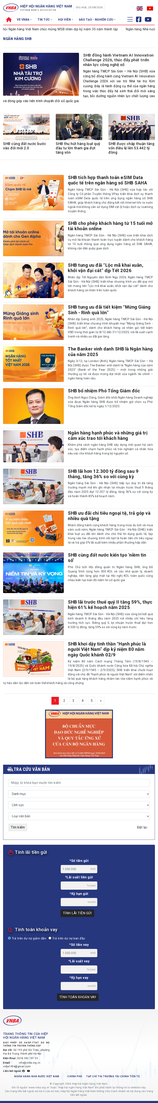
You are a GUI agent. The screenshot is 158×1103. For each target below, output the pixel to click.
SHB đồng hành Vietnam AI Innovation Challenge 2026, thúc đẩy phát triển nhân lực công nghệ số (118, 60)
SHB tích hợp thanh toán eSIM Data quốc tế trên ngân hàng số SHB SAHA (107, 180)
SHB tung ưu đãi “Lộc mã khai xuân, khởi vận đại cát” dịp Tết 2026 (105, 268)
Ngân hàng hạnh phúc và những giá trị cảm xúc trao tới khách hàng (108, 435)
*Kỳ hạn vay (79, 978)
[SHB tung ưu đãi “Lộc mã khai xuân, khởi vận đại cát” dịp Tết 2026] (33, 280)
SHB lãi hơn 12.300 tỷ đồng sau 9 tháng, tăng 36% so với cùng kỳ (103, 474)
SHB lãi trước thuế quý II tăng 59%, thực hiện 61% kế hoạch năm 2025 (110, 604)
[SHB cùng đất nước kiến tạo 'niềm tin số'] (33, 572)
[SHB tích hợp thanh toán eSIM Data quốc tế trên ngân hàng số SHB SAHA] (33, 192)
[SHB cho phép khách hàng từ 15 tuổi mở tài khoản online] (33, 238)
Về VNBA (23, 19)
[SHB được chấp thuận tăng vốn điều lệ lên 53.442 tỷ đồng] (131, 127)
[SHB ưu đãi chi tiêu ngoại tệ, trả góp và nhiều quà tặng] (33, 528)
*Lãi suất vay (79, 961)
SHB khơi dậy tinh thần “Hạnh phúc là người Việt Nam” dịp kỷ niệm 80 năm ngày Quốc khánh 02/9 (107, 649)
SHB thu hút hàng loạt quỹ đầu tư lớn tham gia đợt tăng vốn (78, 148)
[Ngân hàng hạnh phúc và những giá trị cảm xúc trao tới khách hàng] (33, 446)
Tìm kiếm (18, 827)
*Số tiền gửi (79, 861)
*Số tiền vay (79, 945)
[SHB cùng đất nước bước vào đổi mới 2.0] (26, 127)
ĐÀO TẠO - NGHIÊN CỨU (96, 19)
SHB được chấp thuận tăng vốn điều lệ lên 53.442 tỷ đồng (131, 148)
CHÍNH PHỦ (74, 1076)
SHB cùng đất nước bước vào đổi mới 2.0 (24, 146)
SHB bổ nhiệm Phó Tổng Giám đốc (104, 390)
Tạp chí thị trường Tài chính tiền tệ (113, 1076)
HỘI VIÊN (65, 19)
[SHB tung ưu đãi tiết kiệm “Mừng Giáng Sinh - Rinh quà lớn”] (33, 322)
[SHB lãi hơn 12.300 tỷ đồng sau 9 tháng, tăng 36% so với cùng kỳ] (33, 486)
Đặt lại (142, 827)
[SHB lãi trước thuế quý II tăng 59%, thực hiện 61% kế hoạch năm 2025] (33, 617)
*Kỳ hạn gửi (79, 894)
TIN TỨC (44, 19)
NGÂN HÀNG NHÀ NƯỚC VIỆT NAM (36, 1076)
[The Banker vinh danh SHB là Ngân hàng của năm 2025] (33, 364)
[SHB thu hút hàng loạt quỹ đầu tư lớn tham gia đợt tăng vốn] (79, 127)
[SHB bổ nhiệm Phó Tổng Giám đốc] (33, 406)
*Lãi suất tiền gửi (79, 877)
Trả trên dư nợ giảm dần (28, 938)
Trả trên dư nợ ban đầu (68, 938)
